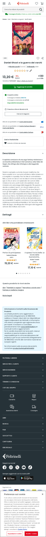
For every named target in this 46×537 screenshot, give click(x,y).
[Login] (9, 3)
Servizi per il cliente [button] (11, 364)
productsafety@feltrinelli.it (23, 348)
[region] (23, 514)
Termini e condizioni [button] (11, 382)
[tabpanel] (23, 38)
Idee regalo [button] (7, 447)
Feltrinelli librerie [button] (10, 358)
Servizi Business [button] (9, 370)
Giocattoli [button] (7, 436)
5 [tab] (25, 273)
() (27, 71)
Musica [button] (5, 424)
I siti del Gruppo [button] (9, 388)
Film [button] (4, 430)
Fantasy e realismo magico (13, 290)
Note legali (7, 295)
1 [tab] (16, 273)
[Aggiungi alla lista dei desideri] (38, 58)
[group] (23, 14)
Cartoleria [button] (7, 442)
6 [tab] (27, 273)
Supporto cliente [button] (10, 376)
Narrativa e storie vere (31, 288)
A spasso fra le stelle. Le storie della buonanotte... (35, 255)
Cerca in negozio (23, 114)
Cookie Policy (22, 529)
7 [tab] (29, 273)
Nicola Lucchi (14, 67)
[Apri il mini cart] (42, 3)
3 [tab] (20, 273)
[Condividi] (42, 58)
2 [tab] (18, 273)
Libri (4, 288)
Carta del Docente (25, 122)
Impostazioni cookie (15, 534)
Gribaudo (31, 67)
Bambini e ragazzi (14, 288)
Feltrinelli (12, 81)
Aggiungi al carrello (24, 87)
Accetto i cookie (31, 534)
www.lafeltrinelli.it (28, 327)
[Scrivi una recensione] (30, 70)
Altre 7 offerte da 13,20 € (24, 81)
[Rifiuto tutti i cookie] (42, 494)
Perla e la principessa (12, 253)
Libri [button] (4, 418)
